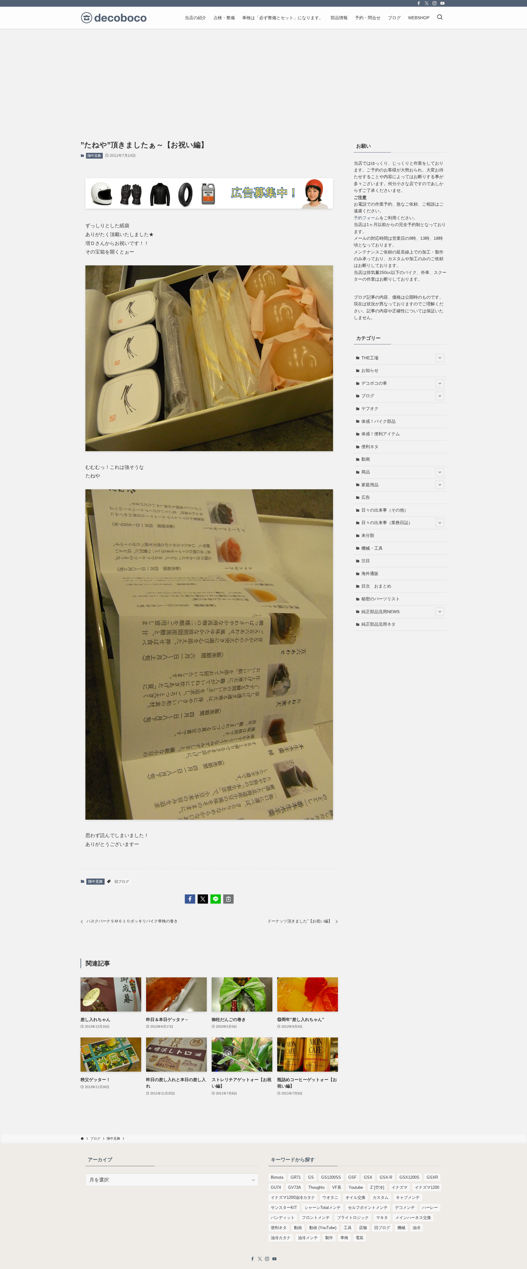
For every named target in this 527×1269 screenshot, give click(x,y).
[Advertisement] (263, 74)
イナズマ (399, 1187)
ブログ (367, 395)
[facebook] (419, 3)
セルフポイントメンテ (368, 1207)
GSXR (432, 1177)
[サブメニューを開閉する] (440, 358)
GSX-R (386, 1177)
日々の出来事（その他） (384, 510)
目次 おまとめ (376, 586)
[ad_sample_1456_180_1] (209, 207)
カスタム (381, 1197)
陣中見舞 (94, 155)
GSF (352, 1177)
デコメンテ (405, 1207)
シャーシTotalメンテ (322, 1207)
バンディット (283, 1217)
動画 (365, 459)
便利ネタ (369, 446)
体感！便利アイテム (380, 433)
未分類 (367, 535)
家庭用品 (369, 484)
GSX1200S (409, 1177)
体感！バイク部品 (378, 421)
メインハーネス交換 (413, 1217)
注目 (365, 560)
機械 (401, 1227)
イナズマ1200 (427, 1187)
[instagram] (435, 3)
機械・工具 (372, 548)
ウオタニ (330, 1197)
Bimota (277, 1177)
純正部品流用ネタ (378, 624)
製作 (329, 1237)
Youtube (356, 1187)
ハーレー (430, 1207)
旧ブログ (121, 881)
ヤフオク (369, 408)
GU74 (276, 1187)
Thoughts (316, 1187)
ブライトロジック (353, 1217)
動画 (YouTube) (322, 1227)
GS (311, 1177)
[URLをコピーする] (228, 899)
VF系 (336, 1187)
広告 (365, 497)
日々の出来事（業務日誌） (387, 522)
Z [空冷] (377, 1187)
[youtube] (442, 3)
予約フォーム (366, 217)
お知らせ (369, 370)
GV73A (294, 1187)
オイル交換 (355, 1197)
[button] (190, 899)
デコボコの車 (374, 383)
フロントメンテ (316, 1217)
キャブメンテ (408, 1197)
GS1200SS (331, 1177)
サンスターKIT (284, 1207)
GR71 (296, 1177)
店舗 (363, 1227)
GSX (368, 1177)
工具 (348, 1227)
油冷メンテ (308, 1237)
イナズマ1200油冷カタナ (293, 1197)
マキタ (382, 1217)
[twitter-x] (427, 3)
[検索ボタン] (439, 18)
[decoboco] (114, 18)
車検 (344, 1237)
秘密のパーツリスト (380, 598)
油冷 (417, 1227)
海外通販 (369, 573)
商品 (365, 471)
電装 (360, 1237)
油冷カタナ (281, 1237)
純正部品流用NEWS (380, 611)
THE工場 (369, 357)
